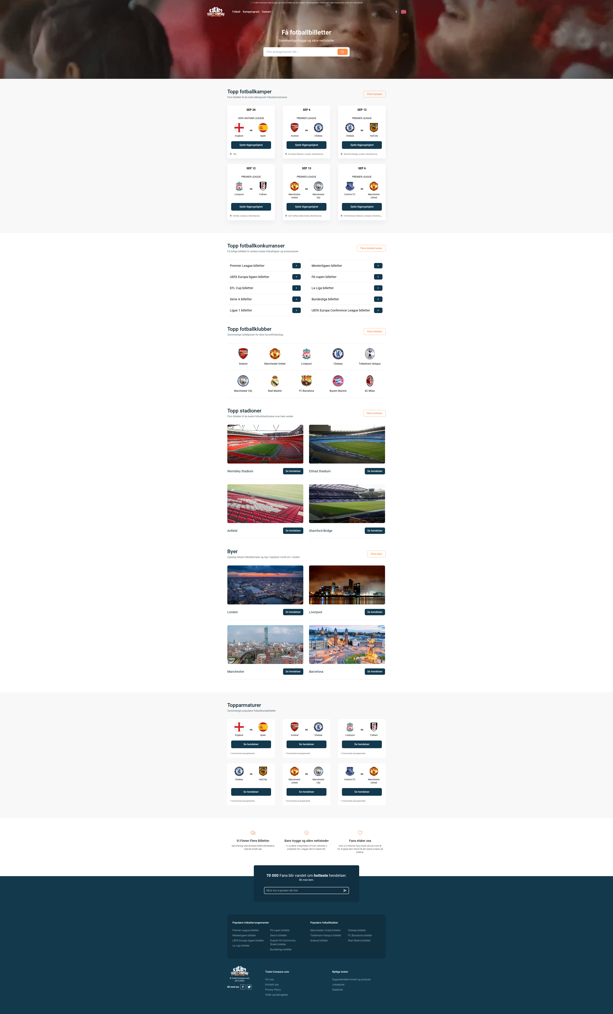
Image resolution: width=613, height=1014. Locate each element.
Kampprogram (251, 11)
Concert (266, 11)
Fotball (236, 11)
